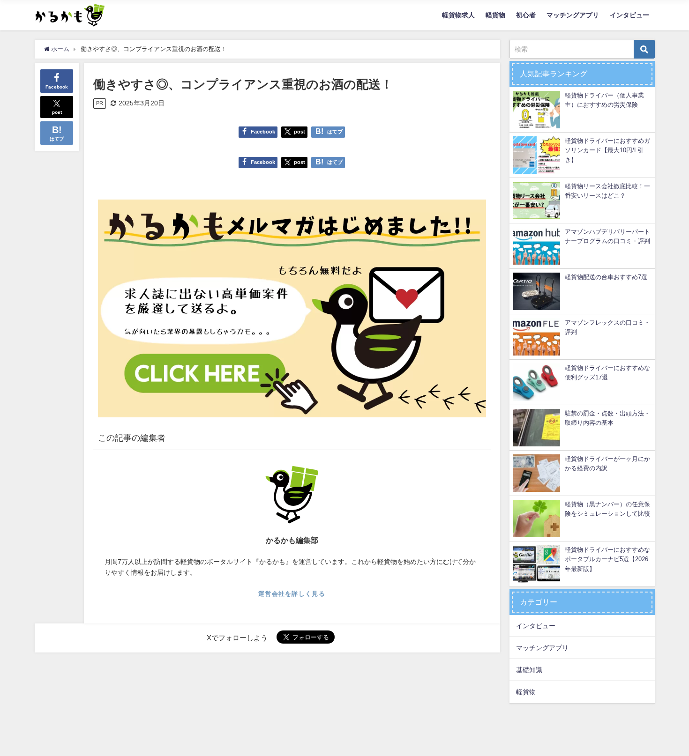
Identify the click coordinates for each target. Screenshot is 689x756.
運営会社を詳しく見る (291, 594)
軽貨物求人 (458, 15)
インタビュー (629, 15)
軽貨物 (495, 15)
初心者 (526, 15)
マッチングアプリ (573, 15)
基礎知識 (529, 670)
